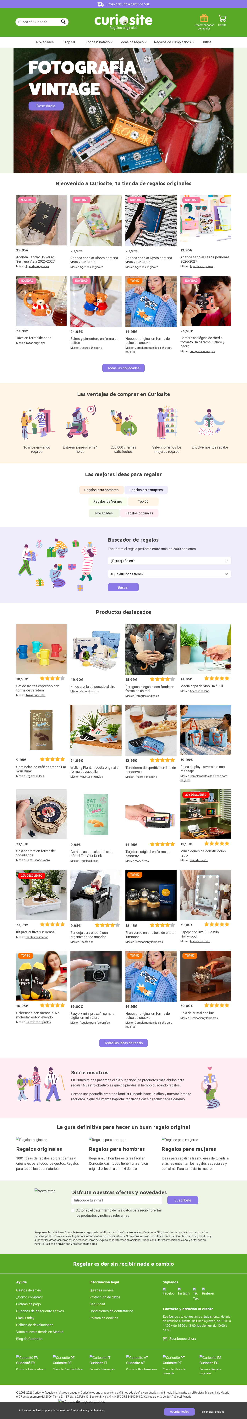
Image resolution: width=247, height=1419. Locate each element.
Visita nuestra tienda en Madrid (39, 1332)
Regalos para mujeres (146, 490)
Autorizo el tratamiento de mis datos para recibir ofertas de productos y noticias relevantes (119, 1212)
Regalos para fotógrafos (95, 1022)
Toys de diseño (199, 860)
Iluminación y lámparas (149, 941)
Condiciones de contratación (112, 1311)
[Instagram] (183, 1291)
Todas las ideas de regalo (123, 1043)
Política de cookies (104, 1318)
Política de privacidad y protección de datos (71, 1243)
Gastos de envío (28, 1290)
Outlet (206, 42)
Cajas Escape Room (38, 860)
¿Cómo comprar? (29, 1297)
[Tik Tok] (196, 1294)
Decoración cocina (91, 347)
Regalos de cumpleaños (172, 42)
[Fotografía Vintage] (123, 110)
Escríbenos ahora (182, 1339)
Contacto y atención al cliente (188, 1309)
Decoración (87, 941)
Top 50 (69, 42)
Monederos (142, 861)
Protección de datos (105, 1297)
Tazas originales (36, 342)
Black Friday (25, 1318)
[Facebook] (168, 1291)
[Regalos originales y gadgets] (123, 19)
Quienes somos (102, 1290)
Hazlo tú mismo (89, 691)
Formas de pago (28, 1304)
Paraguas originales (147, 695)
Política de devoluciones (34, 1325)
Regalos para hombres (101, 490)
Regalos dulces (35, 776)
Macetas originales (91, 776)
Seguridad (97, 1304)
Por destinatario (97, 42)
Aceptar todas (179, 1411)
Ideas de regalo (132, 42)
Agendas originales (37, 266)
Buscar (123, 587)
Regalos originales (139, 513)
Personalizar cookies (212, 1411)
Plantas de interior (37, 937)
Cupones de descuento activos (40, 1311)
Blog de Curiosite (29, 1339)
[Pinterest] (208, 1291)
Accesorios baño (200, 941)
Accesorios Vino (199, 691)
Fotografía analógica (202, 351)
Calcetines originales (38, 1022)
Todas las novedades (123, 368)
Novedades (45, 42)
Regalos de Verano (107, 501)
